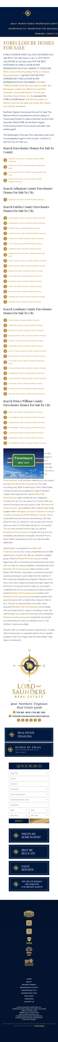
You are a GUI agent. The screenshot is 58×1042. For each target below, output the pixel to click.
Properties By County (46, 24)
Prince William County (34, 515)
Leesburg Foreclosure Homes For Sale (25, 346)
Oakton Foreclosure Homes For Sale (25, 286)
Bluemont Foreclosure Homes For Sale (26, 330)
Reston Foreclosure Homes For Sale (24, 292)
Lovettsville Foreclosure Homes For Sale (27, 351)
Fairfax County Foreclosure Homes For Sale (26, 166)
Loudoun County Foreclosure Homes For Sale (27, 173)
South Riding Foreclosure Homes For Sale (27, 378)
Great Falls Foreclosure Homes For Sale (26, 266)
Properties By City (18, 29)
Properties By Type (37, 29)
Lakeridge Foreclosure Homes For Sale (26, 433)
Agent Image (39, 1026)
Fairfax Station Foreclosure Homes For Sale (26, 254)
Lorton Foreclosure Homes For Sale (25, 276)
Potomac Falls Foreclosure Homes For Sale (26, 362)
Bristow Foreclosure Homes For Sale (25, 412)
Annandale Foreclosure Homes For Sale (26, 223)
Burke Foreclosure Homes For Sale (24, 228)
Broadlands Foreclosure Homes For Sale (27, 336)
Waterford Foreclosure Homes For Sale (26, 394)
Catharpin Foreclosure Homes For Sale (26, 417)
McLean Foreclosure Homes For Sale (25, 281)
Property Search (26, 24)
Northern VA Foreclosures (25, 484)
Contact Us (51, 34)
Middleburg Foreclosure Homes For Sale (26, 356)
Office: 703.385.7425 (29, 1011)
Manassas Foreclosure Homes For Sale (26, 438)
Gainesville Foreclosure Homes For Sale (26, 422)
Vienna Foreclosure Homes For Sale (24, 302)
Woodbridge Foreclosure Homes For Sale (27, 443)
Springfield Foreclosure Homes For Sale (26, 297)
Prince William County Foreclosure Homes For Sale (25, 180)
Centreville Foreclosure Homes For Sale (27, 233)
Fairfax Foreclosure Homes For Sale (24, 249)
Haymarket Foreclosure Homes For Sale (26, 428)
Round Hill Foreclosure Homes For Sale (26, 373)
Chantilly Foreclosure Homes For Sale (26, 239)
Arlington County (25, 511)
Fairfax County (44, 511)
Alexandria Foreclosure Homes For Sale (26, 218)
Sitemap (53, 1024)
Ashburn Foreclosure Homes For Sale (25, 325)
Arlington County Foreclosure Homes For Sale (26, 160)
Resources (52, 29)
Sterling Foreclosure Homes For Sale (25, 383)
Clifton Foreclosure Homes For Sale (25, 244)
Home (29, 979)
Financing (40, 34)
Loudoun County (12, 515)
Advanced (39, 821)
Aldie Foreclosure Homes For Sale (23, 320)
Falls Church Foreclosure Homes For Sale (27, 261)
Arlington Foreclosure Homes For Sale (26, 200)
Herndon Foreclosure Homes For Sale (25, 271)
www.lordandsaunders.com (29, 1014)
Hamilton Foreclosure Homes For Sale (26, 341)
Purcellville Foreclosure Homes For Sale (27, 368)
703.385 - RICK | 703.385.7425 (30, 712)
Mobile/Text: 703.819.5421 (29, 1012)
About (14, 24)
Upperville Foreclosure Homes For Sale (26, 389)
